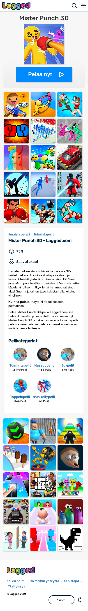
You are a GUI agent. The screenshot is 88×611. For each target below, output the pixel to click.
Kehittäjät (71, 581)
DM (80, 599)
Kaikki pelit (15, 581)
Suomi (61, 600)
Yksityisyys (16, 586)
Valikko (83, 5)
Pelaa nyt (40, 74)
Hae (74, 5)
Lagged (17, 5)
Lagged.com (21, 570)
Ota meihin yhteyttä (43, 581)
